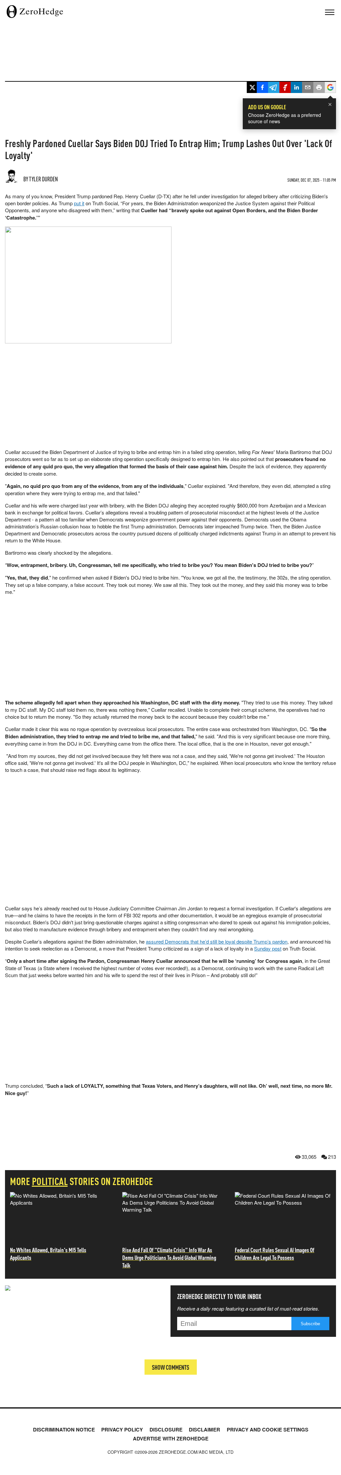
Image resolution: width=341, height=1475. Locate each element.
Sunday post (267, 948)
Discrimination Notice (64, 1429)
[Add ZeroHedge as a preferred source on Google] (330, 88)
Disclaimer (204, 1429)
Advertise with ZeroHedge (170, 1438)
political (50, 1181)
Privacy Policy (122, 1429)
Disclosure (166, 1429)
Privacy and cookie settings (267, 1429)
